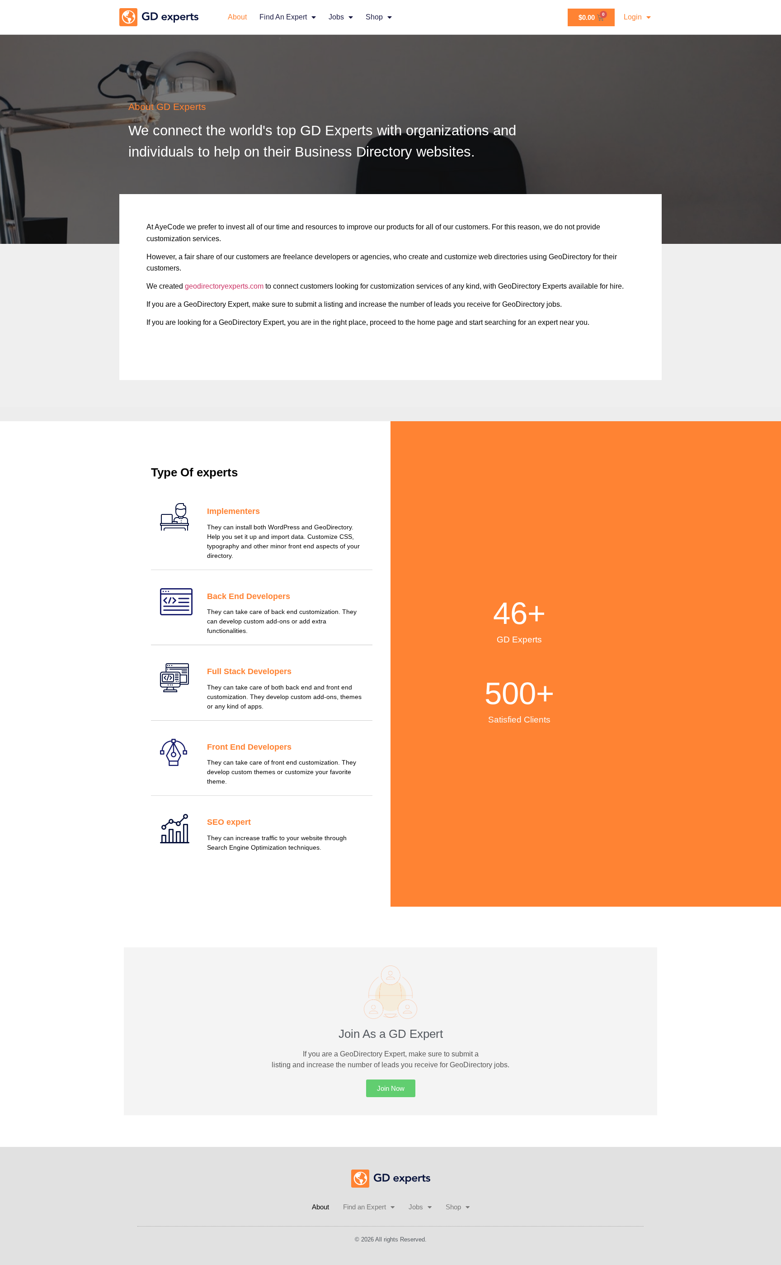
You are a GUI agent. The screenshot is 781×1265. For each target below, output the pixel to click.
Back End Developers (248, 596)
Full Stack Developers (249, 671)
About (237, 17)
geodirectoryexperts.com (224, 286)
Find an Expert (283, 17)
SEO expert (229, 822)
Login (633, 17)
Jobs (336, 17)
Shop (374, 17)
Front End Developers (249, 746)
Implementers (233, 511)
